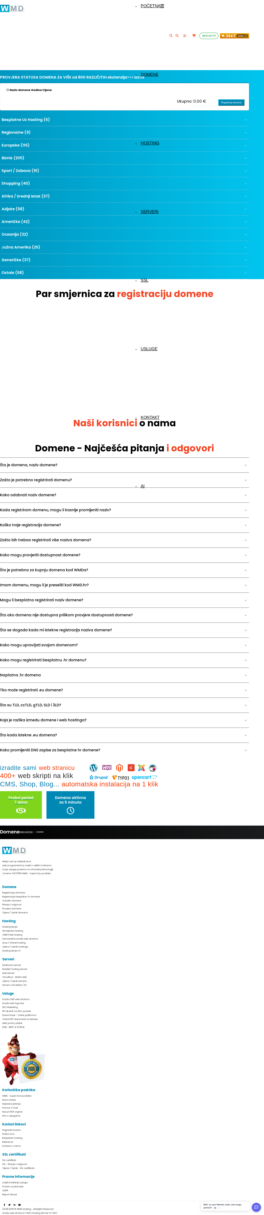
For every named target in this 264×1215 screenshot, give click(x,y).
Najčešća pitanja (11, 1103)
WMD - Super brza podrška (16, 1095)
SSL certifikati (9, 1160)
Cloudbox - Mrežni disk (14, 977)
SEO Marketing (10, 1007)
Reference (7, 1141)
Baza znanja (9, 1099)
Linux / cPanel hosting (14, 942)
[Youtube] (19, 1205)
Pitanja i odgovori (11, 904)
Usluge (149, 349)
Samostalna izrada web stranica (20, 938)
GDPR (5, 1190)
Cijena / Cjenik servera (14, 981)
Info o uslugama (11, 1115)
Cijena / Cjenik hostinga (15, 946)
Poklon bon (8, 1134)
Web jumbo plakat (12, 1023)
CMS (28, 1213)
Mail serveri (8, 973)
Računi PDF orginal (12, 1111)
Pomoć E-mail (10, 1107)
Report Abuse (9, 1194)
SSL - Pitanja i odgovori (14, 1164)
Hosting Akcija (9, 926)
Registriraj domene (231, 102)
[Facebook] (4, 1205)
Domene (149, 74)
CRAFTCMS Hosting (12, 934)
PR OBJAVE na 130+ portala (16, 1011)
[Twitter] (9, 1205)
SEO (55, 1213)
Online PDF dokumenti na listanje (20, 1019)
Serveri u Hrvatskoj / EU (14, 985)
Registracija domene (13, 892)
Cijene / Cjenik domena (15, 912)
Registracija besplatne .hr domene (21, 896)
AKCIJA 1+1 (209, 36)
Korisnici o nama (11, 1145)
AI (143, 486)
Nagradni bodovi (11, 1130)
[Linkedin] (14, 1205)
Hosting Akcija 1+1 (11, 950)
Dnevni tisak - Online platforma (19, 1015)
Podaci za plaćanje (12, 1186)
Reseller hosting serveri (14, 969)
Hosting (150, 143)
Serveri (150, 211)
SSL (144, 280)
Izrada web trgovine (13, 1003)
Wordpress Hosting (12, 930)
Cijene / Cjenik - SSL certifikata (18, 1168)
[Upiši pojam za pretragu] (170, 36)
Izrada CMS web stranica (15, 999)
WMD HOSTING (26, 832)
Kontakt (150, 417)
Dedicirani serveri (11, 965)
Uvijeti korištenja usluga (15, 1182)
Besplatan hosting (12, 1138)
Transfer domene (11, 900)
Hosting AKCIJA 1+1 (42, 1213)
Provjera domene (11, 908)
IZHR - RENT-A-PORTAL (13, 1027)
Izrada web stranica (13, 1213)
